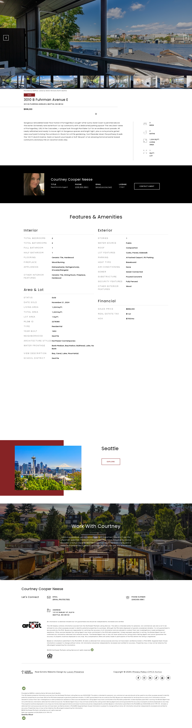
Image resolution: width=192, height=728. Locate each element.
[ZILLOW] (162, 678)
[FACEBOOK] (138, 678)
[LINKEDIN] (150, 678)
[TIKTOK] (156, 678)
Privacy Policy (140, 672)
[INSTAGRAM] (144, 678)
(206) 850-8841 (82, 187)
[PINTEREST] (168, 678)
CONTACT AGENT (147, 186)
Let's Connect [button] (96, 557)
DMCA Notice (155, 672)
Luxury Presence (75, 672)
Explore (111, 461)
